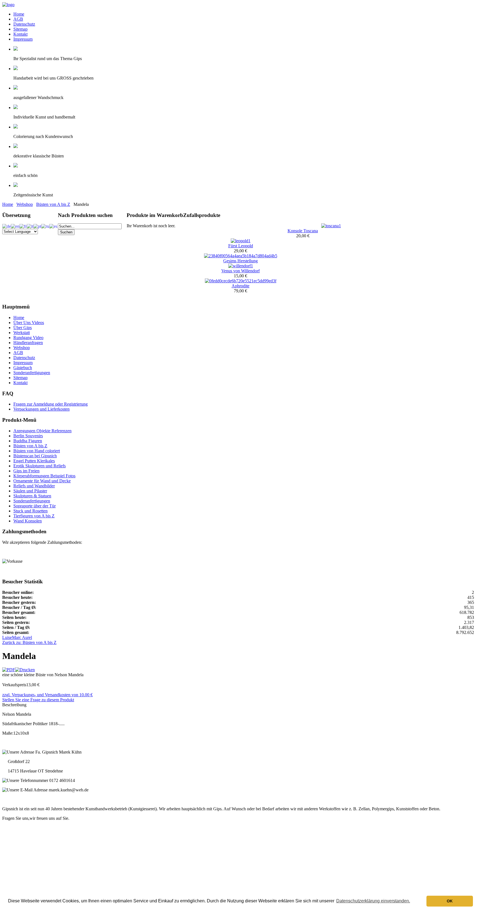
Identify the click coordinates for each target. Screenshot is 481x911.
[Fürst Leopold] (241, 240)
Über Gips (22, 327)
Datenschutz (24, 24)
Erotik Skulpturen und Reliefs (39, 465)
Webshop (24, 204)
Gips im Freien (26, 470)
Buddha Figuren (27, 440)
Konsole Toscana (303, 230)
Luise (7, 637)
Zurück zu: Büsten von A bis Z (29, 642)
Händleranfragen (28, 342)
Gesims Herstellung (240, 260)
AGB (18, 19)
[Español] (53, 225)
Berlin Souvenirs (28, 435)
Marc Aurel (22, 637)
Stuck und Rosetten (30, 510)
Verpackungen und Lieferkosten (41, 409)
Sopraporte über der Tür (34, 505)
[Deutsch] (6, 225)
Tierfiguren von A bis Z (34, 515)
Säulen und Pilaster (30, 490)
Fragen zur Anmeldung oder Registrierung (50, 404)
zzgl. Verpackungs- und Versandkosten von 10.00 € (47, 694)
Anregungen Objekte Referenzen (42, 430)
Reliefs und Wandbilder (34, 485)
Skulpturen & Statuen (32, 495)
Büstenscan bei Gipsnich (35, 455)
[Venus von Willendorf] (240, 265)
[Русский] (45, 225)
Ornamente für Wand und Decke (42, 480)
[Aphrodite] (240, 280)
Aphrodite (240, 285)
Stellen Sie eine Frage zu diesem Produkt (38, 699)
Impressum (23, 39)
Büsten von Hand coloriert (36, 450)
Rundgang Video (28, 337)
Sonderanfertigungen (31, 372)
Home (18, 14)
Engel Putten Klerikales (34, 460)
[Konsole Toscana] (331, 225)
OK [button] (450, 901)
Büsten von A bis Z (53, 204)
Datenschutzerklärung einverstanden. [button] (373, 900)
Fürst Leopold (240, 245)
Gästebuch (22, 367)
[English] (15, 225)
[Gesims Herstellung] (240, 255)
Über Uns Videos (28, 322)
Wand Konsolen (27, 521)
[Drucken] (25, 669)
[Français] (23, 225)
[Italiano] (30, 225)
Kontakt (20, 34)
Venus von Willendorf (240, 270)
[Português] (37, 225)
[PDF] (8, 669)
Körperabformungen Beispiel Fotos (44, 475)
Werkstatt (21, 332)
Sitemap (20, 29)
